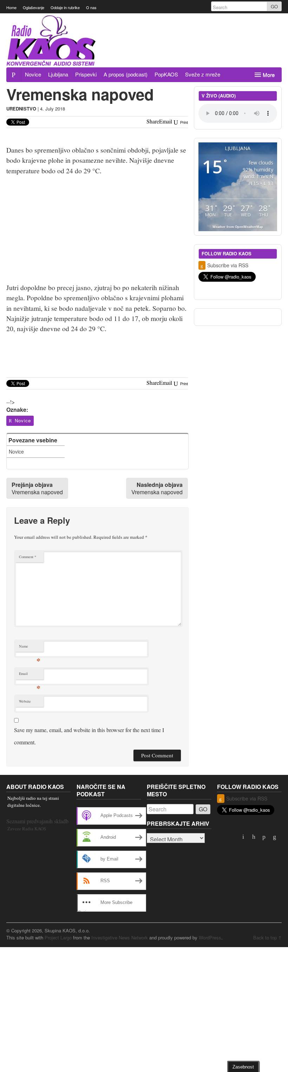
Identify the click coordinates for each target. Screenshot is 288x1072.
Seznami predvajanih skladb (37, 821)
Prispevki (86, 74)
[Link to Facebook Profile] (265, 837)
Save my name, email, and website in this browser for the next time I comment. (89, 736)
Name (29, 648)
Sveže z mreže (202, 74)
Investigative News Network (119, 937)
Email (29, 675)
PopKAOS (166, 74)
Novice (33, 74)
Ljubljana (58, 74)
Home (11, 7)
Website (25, 701)
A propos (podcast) (126, 74)
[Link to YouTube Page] (244, 837)
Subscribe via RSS (227, 265)
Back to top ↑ (267, 937)
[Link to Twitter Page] (254, 837)
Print (183, 122)
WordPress (210, 937)
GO (274, 6)
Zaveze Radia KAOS (26, 828)
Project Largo (58, 937)
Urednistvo (21, 108)
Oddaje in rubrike (65, 7)
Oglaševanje (33, 7)
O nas (91, 7)
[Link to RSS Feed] (275, 837)
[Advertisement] (154, 48)
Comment (27, 556)
